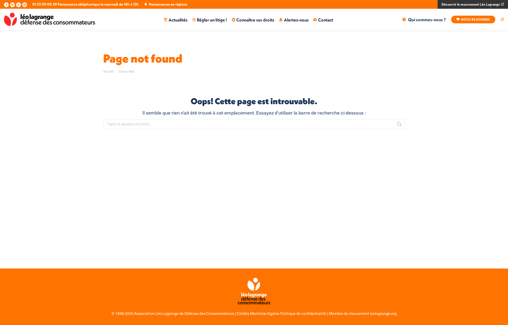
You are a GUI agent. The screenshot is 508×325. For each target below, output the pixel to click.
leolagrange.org (383, 313)
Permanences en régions (168, 4)
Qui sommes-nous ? (427, 19)
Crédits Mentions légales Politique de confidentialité (282, 313)
